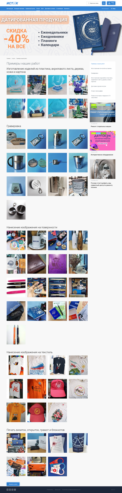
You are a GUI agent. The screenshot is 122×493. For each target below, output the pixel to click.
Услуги (38, 8)
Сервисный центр (30, 8)
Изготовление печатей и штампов (101, 68)
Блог (42, 8)
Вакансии (57, 489)
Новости (94, 107)
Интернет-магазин (19, 8)
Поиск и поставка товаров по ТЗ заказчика (100, 96)
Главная (8, 58)
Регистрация (105, 8)
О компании (59, 8)
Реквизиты (50, 489)
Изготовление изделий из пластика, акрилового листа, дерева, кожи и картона (102, 79)
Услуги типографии (97, 91)
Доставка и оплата (50, 8)
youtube (15, 490)
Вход (114, 8)
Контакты (66, 8)
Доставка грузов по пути (98, 86)
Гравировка (94, 73)
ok (12, 490)
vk (7, 490)
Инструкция (10, 8)
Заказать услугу (13, 484)
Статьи (108, 105)
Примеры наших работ (98, 64)
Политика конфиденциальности (71, 489)
